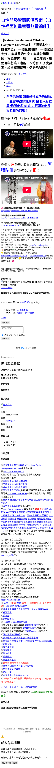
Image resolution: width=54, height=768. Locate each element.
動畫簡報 (7, 650)
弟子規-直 (13, 687)
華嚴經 (22, 512)
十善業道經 (22, 519)
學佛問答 (12, 519)
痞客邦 (23, 302)
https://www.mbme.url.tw (10, 225)
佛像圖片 (7, 656)
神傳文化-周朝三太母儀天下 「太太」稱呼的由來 (25, 609)
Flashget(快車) (7, 555)
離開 (15, 763)
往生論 (22, 525)
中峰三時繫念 (12, 512)
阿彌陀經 (23, 522)
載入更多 (5, 323)
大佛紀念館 (8, 619)
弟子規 (4, 687)
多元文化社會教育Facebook (15, 675)
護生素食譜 (8, 647)
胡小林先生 (29, 528)
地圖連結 (10, 606)
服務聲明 (28, 732)
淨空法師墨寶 (9, 660)
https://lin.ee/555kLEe (38, 256)
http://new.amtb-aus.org (17, 493)
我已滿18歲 (6, 763)
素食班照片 (8, 638)
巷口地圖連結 (21, 606)
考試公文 (7, 672)
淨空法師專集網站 (11, 506)
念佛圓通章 (13, 525)
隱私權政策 (46, 729)
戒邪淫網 (7, 612)
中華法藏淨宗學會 (11, 669)
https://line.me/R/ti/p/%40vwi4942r (14, 256)
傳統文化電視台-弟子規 (37, 515)
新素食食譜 (32, 638)
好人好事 (7, 653)
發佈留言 (5, 339)
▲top (3, 317)
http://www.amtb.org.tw (14, 509)
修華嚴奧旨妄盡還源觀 (36, 512)
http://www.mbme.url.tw (14, 471)
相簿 (8, 79)
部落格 (9, 82)
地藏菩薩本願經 (44, 519)
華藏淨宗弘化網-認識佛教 (15, 481)
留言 (29, 302)
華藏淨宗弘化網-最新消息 (15, 487)
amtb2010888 (6, 287)
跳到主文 (5, 34)
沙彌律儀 (32, 519)
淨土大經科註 (18, 515)
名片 (8, 86)
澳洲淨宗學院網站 (11, 490)
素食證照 (7, 641)
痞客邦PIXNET (32, 625)
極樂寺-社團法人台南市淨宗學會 (18, 666)
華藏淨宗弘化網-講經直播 (15, 484)
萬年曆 (6, 616)
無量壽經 (32, 522)
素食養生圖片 (20, 638)
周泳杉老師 (18, 528)
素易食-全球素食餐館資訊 (15, 622)
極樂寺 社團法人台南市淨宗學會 (18, 500)
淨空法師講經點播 (11, 634)
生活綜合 (22, 74)
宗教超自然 (22, 310)
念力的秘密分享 (34, 525)
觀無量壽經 (42, 522)
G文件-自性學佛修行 (26, 313)
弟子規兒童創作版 (29, 687)
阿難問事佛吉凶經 (9, 522)
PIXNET (12, 729)
